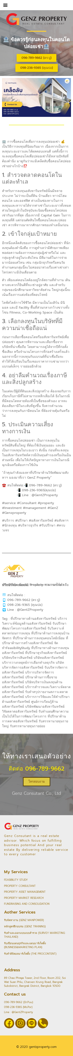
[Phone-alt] (43, 1023)
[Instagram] (20, 1023)
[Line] (32, 1023)
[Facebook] (9, 1023)
